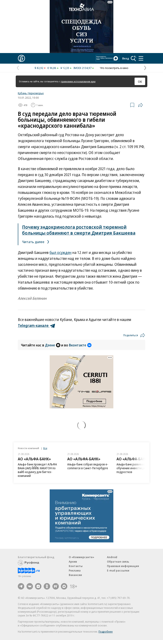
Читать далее (33, 241)
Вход (125, 58)
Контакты (76, 566)
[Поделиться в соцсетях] (140, 105)
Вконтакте (77, 345)
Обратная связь (118, 561)
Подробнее (105, 631)
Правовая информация (123, 566)
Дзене (50, 345)
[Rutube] (55, 586)
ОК (140, 81)
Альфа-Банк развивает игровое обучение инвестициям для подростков (137, 468)
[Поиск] (133, 58)
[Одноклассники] (47, 586)
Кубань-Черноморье (31, 93)
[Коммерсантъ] (21, 58)
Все (45, 448)
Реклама (75, 570)
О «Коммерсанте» (81, 557)
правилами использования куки (78, 81)
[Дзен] (38, 586)
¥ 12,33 (64, 68)
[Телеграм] (21, 586)
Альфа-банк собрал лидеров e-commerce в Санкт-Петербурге (87, 466)
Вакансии (75, 575)
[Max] (64, 586)
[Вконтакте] (30, 586)
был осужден (60, 252)
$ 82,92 (39, 68)
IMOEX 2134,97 (82, 68)
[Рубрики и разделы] (141, 58)
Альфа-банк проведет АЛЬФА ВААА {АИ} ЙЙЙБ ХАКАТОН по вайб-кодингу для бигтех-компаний (37, 470)
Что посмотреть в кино (114, 68)
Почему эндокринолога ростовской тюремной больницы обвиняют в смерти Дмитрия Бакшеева (78, 230)
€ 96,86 (52, 68)
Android (112, 557)
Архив (73, 561)
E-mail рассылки (118, 570)
